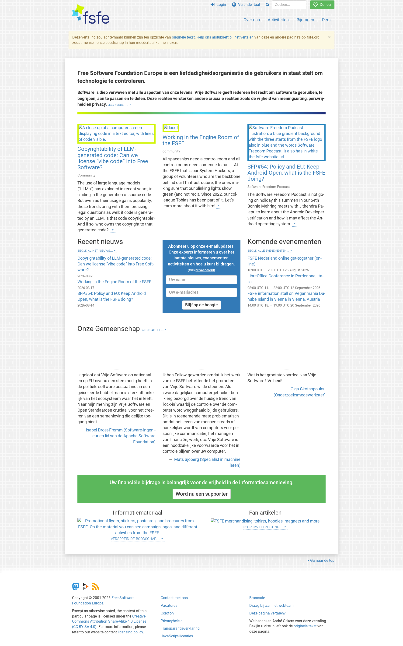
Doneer (324, 4)
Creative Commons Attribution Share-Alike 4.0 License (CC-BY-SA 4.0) (109, 621)
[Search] (267, 5)
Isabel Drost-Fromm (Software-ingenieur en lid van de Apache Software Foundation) (120, 436)
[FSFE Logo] (90, 14)
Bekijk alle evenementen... (268, 250)
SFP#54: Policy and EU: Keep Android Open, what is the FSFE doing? (286, 172)
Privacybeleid (172, 621)
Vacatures (169, 605)
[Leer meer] (113, 230)
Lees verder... (118, 104)
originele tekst (183, 37)
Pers (326, 19)
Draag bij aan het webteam (271, 605)
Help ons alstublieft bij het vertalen (225, 37)
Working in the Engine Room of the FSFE (201, 140)
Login (220, 4)
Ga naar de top (322, 560)
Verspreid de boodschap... (135, 538)
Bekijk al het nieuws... (95, 250)
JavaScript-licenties (177, 636)
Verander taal (248, 4)
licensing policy (130, 632)
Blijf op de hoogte (201, 305)
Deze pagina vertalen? (267, 613)
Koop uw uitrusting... (263, 527)
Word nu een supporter (202, 494)
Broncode (257, 598)
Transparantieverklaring (180, 628)
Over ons (251, 19)
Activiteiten (278, 19)
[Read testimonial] (116, 352)
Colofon (167, 613)
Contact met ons (174, 598)
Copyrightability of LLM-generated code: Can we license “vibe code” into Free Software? (112, 158)
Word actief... (153, 329)
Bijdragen (305, 19)
